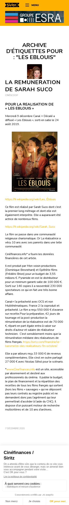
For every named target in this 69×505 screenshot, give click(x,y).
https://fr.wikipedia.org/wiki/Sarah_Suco (30, 227)
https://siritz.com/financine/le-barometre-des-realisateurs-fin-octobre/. (32, 344)
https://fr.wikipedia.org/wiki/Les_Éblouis (30, 199)
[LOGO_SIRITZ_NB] (13, 5)
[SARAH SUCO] (34, 71)
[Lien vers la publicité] (34, 16)
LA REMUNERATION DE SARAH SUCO (33, 86)
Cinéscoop (11, 95)
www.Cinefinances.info (20, 369)
